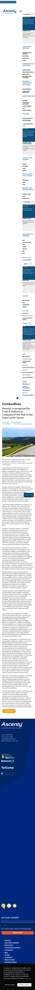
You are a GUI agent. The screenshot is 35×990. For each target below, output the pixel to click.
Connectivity (9, 950)
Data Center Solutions (12, 942)
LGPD (24, 196)
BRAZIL (24, 164)
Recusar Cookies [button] (10, 984)
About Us (8, 940)
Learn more (25, 313)
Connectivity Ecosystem (12, 947)
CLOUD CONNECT (27, 106)
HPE (24, 244)
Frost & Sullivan (7, 468)
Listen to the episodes (28, 372)
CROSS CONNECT (27, 110)
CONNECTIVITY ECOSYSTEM (26, 92)
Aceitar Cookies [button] (24, 984)
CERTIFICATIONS (27, 194)
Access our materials (28, 377)
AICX (24, 108)
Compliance (8, 957)
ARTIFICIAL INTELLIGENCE (26, 387)
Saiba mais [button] (27, 978)
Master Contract (10, 959)
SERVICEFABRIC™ (27, 89)
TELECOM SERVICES (28, 118)
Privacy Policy (27, 929)
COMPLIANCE (26, 198)
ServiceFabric (15, 530)
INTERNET (25, 100)
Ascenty (17, 471)
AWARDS (25, 381)
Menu (20, 11)
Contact (7, 955)
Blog (6, 952)
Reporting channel (11, 962)
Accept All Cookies (28, 495)
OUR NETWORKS (27, 120)
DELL (24, 253)
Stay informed (26, 356)
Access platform (27, 259)
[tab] (29, 23)
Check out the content (28, 367)
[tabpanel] (29, 62)
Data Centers (9, 945)
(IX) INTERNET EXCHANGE (26, 103)
